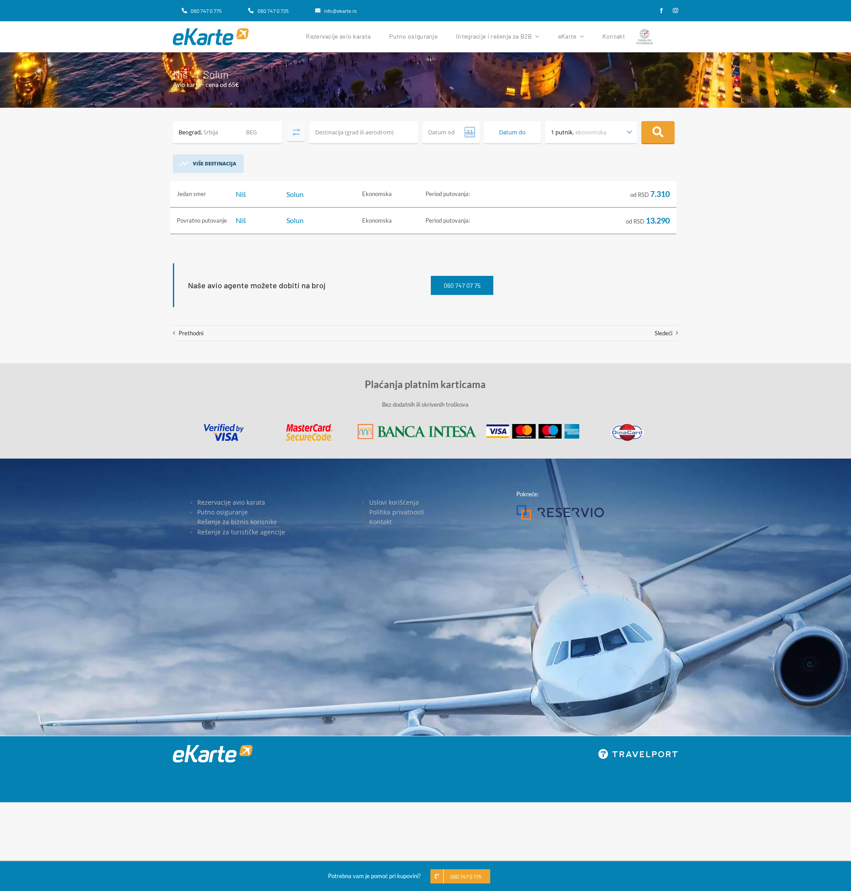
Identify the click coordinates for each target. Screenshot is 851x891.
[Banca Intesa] (417, 426)
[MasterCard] (309, 426)
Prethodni (191, 333)
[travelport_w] (638, 751)
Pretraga (658, 132)
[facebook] (661, 10)
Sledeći (663, 333)
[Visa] (224, 426)
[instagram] (675, 10)
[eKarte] (211, 31)
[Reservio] (560, 507)
